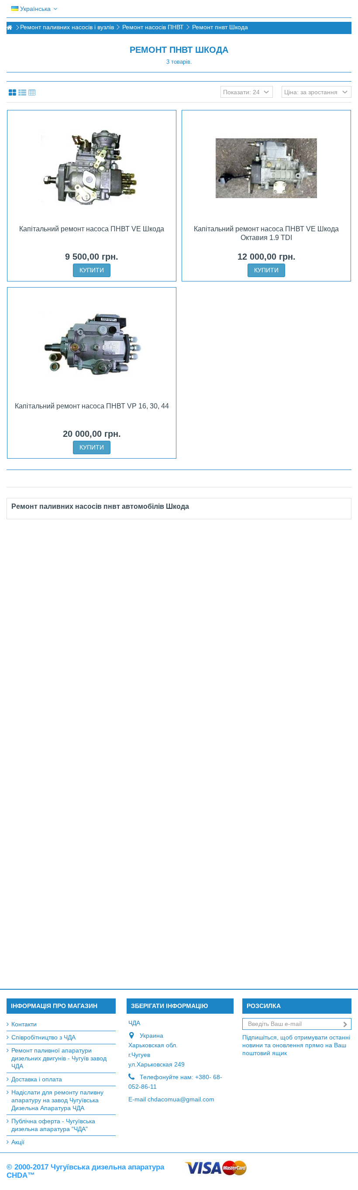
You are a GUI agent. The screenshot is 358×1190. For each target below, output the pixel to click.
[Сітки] (12, 93)
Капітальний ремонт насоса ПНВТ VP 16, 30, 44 (92, 406)
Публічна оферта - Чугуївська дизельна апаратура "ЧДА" (53, 1125)
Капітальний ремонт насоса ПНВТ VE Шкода (91, 229)
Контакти (24, 1024)
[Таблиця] (32, 93)
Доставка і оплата (36, 1079)
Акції (17, 1142)
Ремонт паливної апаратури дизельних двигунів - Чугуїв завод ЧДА (59, 1058)
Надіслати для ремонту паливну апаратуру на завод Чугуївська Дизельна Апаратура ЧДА (57, 1100)
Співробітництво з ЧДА (43, 1037)
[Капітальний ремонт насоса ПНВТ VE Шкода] (91, 168)
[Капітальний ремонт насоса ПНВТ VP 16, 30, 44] (91, 345)
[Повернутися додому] (9, 27)
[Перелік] (22, 93)
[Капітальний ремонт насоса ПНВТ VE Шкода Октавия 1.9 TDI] (266, 168)
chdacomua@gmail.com (181, 1099)
